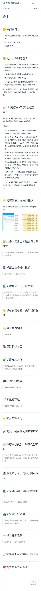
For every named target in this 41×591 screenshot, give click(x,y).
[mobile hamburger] (36, 3)
